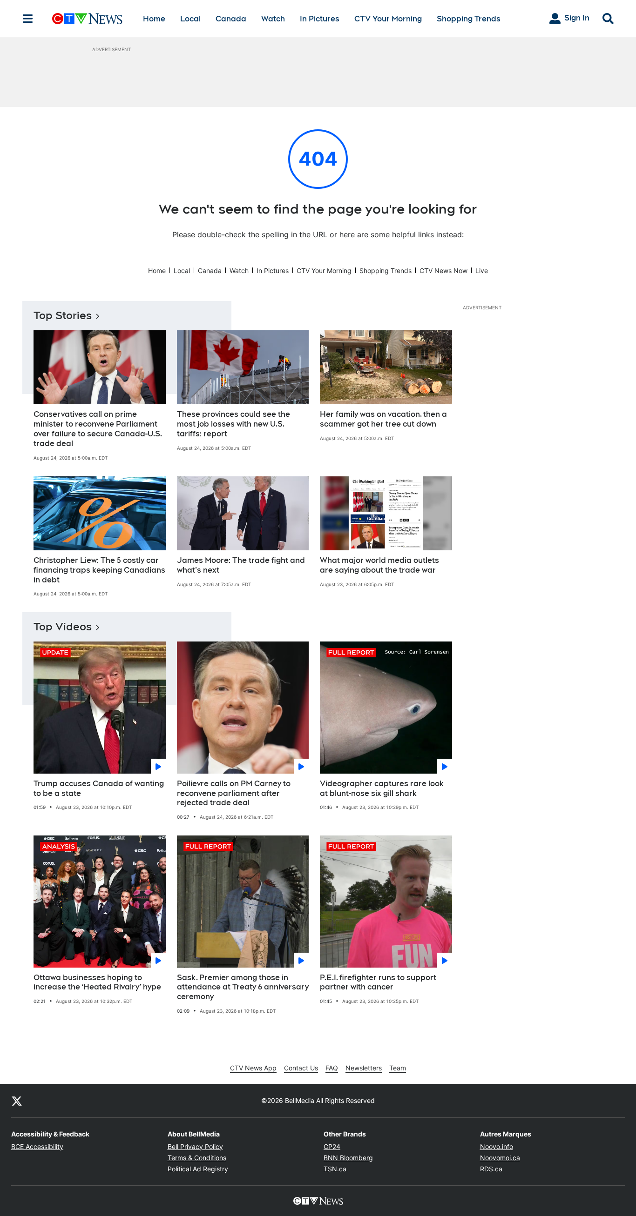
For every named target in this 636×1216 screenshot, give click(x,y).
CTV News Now (443, 270)
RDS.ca (491, 1169)
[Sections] (28, 18)
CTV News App (253, 1068)
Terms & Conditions (197, 1158)
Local (190, 18)
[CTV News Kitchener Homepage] (87, 18)
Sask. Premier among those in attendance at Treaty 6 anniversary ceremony (243, 987)
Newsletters (363, 1068)
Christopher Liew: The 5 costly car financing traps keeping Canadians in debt (99, 570)
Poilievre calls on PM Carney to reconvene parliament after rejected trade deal (234, 793)
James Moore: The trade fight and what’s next (241, 565)
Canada (231, 18)
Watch (273, 18)
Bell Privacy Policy (195, 1146)
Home (154, 18)
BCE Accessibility (37, 1146)
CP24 (332, 1146)
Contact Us (301, 1068)
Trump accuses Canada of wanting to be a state (99, 788)
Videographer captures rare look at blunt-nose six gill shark (382, 788)
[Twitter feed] (16, 1100)
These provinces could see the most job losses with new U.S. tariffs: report (233, 424)
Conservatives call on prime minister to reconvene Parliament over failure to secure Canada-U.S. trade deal (98, 429)
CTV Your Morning (388, 18)
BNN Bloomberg (348, 1158)
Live (481, 270)
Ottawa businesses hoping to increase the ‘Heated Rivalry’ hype (97, 982)
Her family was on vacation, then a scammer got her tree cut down (383, 419)
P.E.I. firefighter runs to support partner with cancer (378, 982)
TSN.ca (335, 1169)
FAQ (331, 1068)
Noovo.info (496, 1146)
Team (397, 1068)
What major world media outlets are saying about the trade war (379, 565)
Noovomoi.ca (500, 1158)
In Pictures (319, 18)
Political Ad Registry (198, 1169)
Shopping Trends (469, 18)
